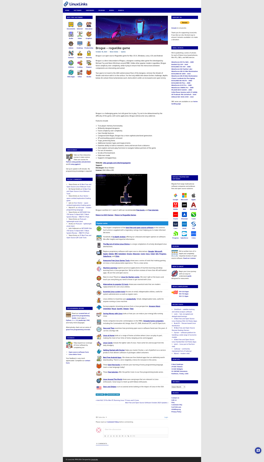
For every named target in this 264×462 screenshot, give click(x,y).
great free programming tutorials (78, 330)
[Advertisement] (132, 96)
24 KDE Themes (177, 367)
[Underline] (111, 436)
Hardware (90, 10)
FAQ (172, 402)
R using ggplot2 (75, 164)
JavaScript (82, 320)
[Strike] (113, 436)
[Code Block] (125, 436)
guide (189, 276)
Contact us (175, 398)
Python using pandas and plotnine (78, 162)
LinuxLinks (94, 459)
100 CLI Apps (183, 296)
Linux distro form (75, 354)
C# (77, 320)
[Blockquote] (122, 436)
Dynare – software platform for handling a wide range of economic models (184, 335)
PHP (88, 320)
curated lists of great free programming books (81, 315)
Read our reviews (189, 258)
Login (166, 417)
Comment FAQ (176, 405)
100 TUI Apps (183, 294)
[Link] (128, 436)
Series (111, 10)
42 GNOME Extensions (179, 371)
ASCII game (100, 394)
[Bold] (105, 436)
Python (68, 320)
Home (67, 10)
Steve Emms (114, 52)
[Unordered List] (119, 436)
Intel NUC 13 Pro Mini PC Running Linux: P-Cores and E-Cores (118, 400)
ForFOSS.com (176, 407)
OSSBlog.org (176, 409)
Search (121, 10)
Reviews (101, 10)
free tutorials (153, 210)
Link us (174, 400)
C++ (73, 320)
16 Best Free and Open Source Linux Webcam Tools (79, 191)
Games (123, 52)
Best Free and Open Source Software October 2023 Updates (146, 403)
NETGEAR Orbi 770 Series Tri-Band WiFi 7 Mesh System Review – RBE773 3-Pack (78, 214)
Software (78, 10)
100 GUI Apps (184, 292)
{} (131, 436)
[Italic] (108, 436)
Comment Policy (113, 422)
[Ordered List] (116, 436)
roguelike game (113, 394)
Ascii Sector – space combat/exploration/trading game (79, 198)
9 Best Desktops (177, 364)
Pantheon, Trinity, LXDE (179, 374)
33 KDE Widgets (177, 369)
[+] (134, 436)
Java (82, 318)
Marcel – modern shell (182, 353)
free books (140, 210)
